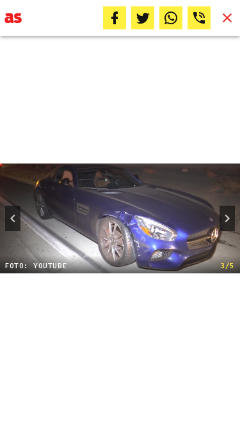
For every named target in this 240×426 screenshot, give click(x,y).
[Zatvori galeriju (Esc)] (227, 18)
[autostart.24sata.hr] (13, 18)
